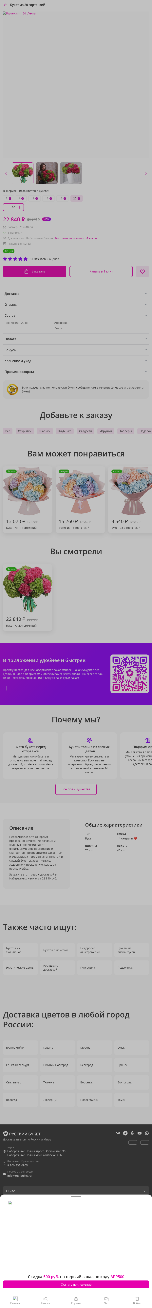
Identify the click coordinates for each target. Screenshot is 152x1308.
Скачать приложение (76, 1284)
